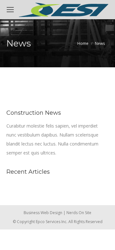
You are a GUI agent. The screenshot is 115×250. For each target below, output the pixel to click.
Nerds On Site (78, 212)
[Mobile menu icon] (10, 9)
